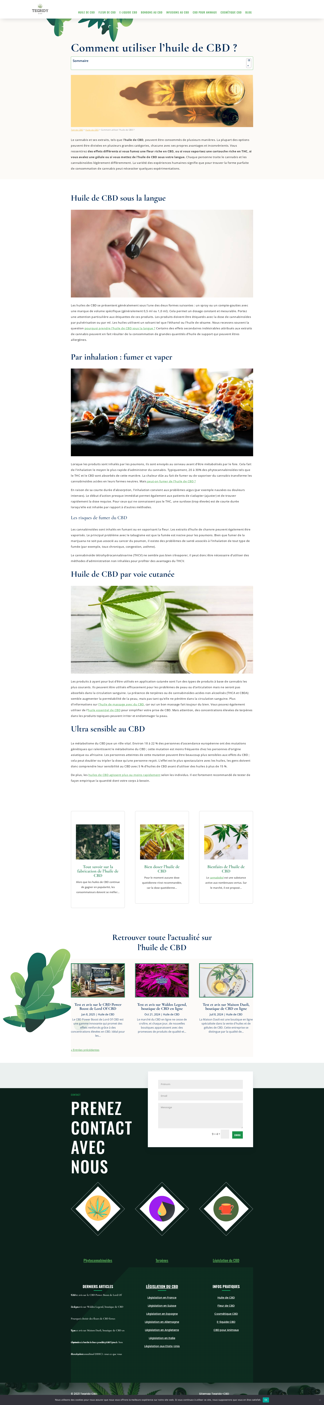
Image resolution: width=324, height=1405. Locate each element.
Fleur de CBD (107, 12)
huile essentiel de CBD (104, 710)
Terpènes (162, 1260)
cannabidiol (217, 877)
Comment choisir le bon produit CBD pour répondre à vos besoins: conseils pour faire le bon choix (97, 1342)
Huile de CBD (86, 12)
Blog (248, 12)
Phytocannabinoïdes (98, 1260)
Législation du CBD (226, 1260)
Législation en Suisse (162, 1306)
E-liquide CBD (128, 12)
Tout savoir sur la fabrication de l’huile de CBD (97, 871)
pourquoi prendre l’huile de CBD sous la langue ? (120, 328)
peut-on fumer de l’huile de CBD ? (171, 481)
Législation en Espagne (162, 1314)
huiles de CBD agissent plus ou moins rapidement (124, 775)
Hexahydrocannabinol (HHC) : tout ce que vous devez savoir (96, 1354)
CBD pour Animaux (205, 12)
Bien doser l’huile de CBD (162, 869)
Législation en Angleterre (162, 1330)
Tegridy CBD (77, 129)
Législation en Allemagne (162, 1322)
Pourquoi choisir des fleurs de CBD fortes (93, 1318)
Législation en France (161, 1298)
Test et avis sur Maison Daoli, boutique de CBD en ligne (226, 1006)
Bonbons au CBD (152, 12)
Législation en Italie (162, 1338)
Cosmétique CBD (231, 12)
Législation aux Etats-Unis (162, 1346)
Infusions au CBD (177, 12)
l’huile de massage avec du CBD (121, 704)
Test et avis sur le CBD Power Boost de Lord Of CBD (98, 1006)
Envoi (237, 1135)
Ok (265, 1399)
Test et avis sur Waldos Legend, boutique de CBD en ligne (162, 1006)
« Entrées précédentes (85, 1050)
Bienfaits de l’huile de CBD (226, 869)
